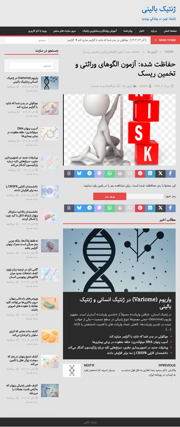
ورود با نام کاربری (37, 31)
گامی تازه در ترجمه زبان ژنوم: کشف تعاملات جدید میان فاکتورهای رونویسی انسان (22, 273)
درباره (154, 31)
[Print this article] (120, 174)
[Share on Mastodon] (99, 174)
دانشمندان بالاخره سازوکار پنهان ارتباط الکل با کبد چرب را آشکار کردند (22, 215)
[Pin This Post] (140, 174)
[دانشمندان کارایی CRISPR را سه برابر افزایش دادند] (50, 191)
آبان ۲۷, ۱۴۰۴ (27, 195)
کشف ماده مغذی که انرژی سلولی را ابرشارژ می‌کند (23, 333)
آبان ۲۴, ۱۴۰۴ (27, 224)
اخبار (141, 31)
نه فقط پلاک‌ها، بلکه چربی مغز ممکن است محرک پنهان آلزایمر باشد (22, 244)
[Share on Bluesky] (79, 174)
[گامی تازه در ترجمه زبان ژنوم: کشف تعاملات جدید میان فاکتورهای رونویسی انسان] (50, 274)
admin (143, 86)
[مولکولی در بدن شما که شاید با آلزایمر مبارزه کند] (50, 108)
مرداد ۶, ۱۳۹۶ (161, 86)
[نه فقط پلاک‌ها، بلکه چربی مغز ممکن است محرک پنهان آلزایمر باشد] (50, 245)
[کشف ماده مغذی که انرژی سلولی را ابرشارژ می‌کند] (50, 336)
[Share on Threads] (69, 174)
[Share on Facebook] (171, 174)
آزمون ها (127, 86)
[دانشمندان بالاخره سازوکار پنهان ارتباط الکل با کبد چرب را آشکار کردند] (50, 216)
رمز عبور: (170, 196)
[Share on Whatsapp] (109, 174)
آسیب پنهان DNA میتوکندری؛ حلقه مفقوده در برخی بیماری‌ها (130, 342)
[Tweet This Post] (160, 174)
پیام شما (128, 31)
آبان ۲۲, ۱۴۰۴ (27, 282)
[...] (168, 329)
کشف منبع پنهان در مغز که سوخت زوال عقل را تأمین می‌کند (23, 360)
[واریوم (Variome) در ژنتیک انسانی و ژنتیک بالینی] (119, 289)
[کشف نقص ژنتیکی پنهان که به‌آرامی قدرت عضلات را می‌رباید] (50, 390)
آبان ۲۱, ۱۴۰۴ (28, 315)
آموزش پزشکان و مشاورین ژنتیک (100, 31)
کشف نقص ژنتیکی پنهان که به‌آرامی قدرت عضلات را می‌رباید (22, 389)
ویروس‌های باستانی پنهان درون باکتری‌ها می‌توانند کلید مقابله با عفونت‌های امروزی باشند (22, 304)
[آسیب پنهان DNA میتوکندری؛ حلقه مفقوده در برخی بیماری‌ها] (50, 133)
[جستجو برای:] (26, 40)
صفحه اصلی (170, 31)
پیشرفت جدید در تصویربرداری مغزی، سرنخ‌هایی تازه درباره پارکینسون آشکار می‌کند (118, 347)
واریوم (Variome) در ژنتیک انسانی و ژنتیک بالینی (125, 303)
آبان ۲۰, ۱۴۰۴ (28, 369)
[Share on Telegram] (89, 174)
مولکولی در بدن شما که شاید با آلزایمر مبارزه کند (138, 336)
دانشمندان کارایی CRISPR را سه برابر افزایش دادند (137, 353)
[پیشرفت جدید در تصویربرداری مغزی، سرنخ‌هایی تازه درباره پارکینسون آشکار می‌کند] (50, 162)
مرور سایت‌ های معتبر (64, 31)
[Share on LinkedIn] (150, 174)
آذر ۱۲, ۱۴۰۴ (28, 141)
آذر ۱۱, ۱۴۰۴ (28, 170)
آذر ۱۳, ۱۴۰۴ (28, 112)
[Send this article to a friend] (130, 174)
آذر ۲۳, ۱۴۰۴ (28, 87)
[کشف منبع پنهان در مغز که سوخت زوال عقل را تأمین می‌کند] (50, 361)
